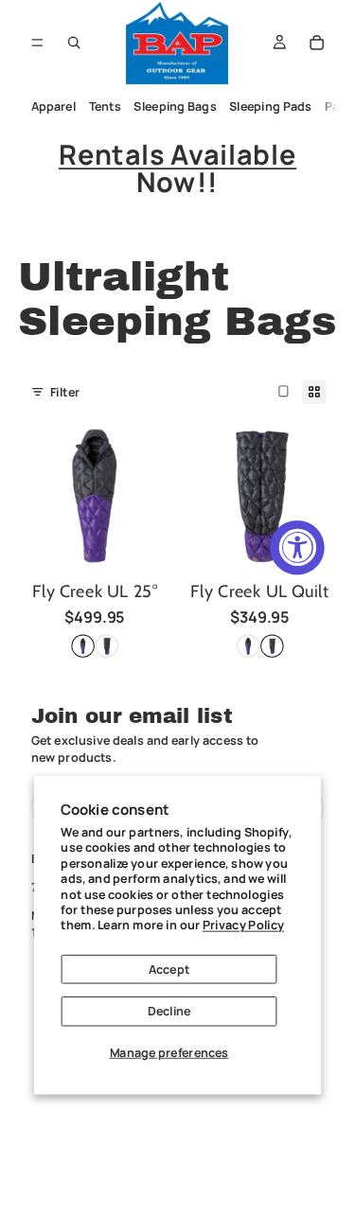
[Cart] (317, 43)
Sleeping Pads (270, 106)
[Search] (74, 43)
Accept (169, 968)
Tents (104, 106)
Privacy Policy (243, 925)
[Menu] (37, 42)
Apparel (53, 106)
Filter (65, 391)
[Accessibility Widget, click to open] (297, 547)
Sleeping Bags (174, 106)
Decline (169, 1011)
